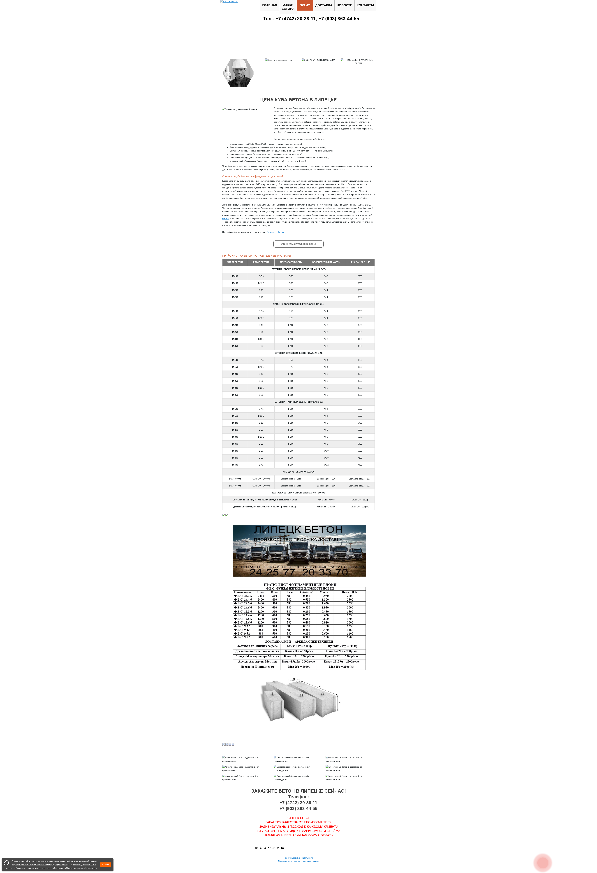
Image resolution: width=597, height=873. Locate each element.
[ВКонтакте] (256, 848)
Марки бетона (288, 7)
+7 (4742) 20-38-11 (295, 18)
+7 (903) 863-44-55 (339, 18)
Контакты (365, 5)
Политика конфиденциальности (298, 858)
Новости (344, 5)
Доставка (323, 5)
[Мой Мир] (278, 848)
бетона (225, 218)
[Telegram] (265, 848)
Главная (269, 5)
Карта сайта (298, 868)
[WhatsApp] (274, 848)
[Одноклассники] (261, 848)
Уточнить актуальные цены (298, 244)
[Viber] (269, 848)
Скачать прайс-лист (276, 232)
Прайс (305, 5)
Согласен (105, 865)
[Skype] (282, 848)
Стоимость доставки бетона (298, 865)
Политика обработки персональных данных (298, 861)
